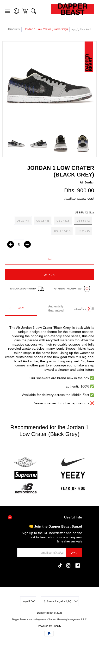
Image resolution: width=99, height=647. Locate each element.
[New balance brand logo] (26, 488)
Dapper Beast (45, 612)
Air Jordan (87, 182)
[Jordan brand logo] (26, 462)
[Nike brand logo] (73, 462)
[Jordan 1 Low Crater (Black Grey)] (16, 144)
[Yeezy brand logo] (73, 475)
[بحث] (33, 11)
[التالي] (88, 308)
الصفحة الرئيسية (81, 29)
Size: (84, 212)
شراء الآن (49, 274)
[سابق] (10, 308)
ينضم (74, 552)
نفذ (49, 259)
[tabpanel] (49, 363)
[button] (25, 11)
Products (14, 29)
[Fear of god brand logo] (73, 488)
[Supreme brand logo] (26, 475)
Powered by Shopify (49, 625)
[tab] (21, 309)
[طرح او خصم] (27, 244)
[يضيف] (10, 244)
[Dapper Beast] (72, 11)
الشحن (90, 198)
